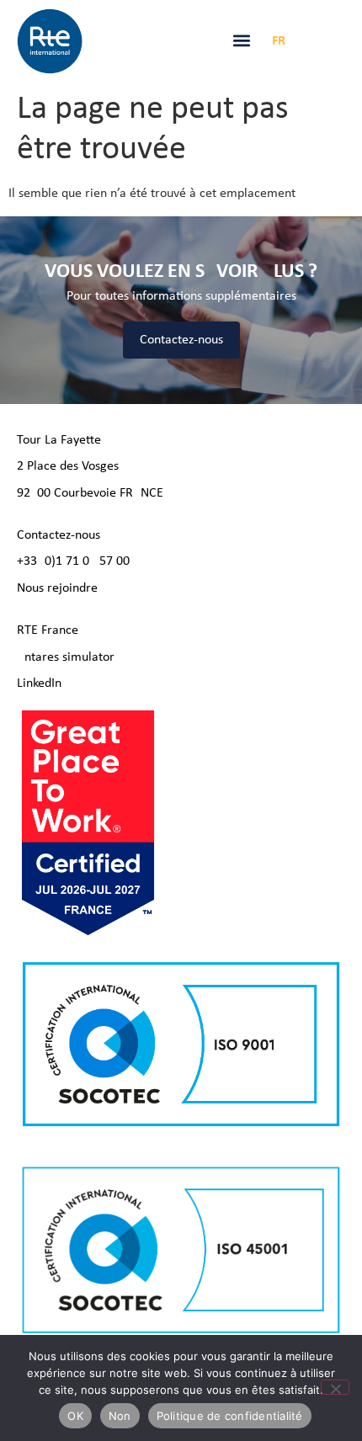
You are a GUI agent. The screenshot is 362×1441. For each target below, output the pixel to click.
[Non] (335, 1387)
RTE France (47, 630)
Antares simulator (65, 657)
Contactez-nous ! (62, 535)
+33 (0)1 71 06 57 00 (73, 561)
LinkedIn (39, 683)
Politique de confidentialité (230, 1415)
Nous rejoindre (57, 588)
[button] (241, 40)
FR (278, 41)
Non (120, 1415)
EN (305, 41)
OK (75, 1415)
